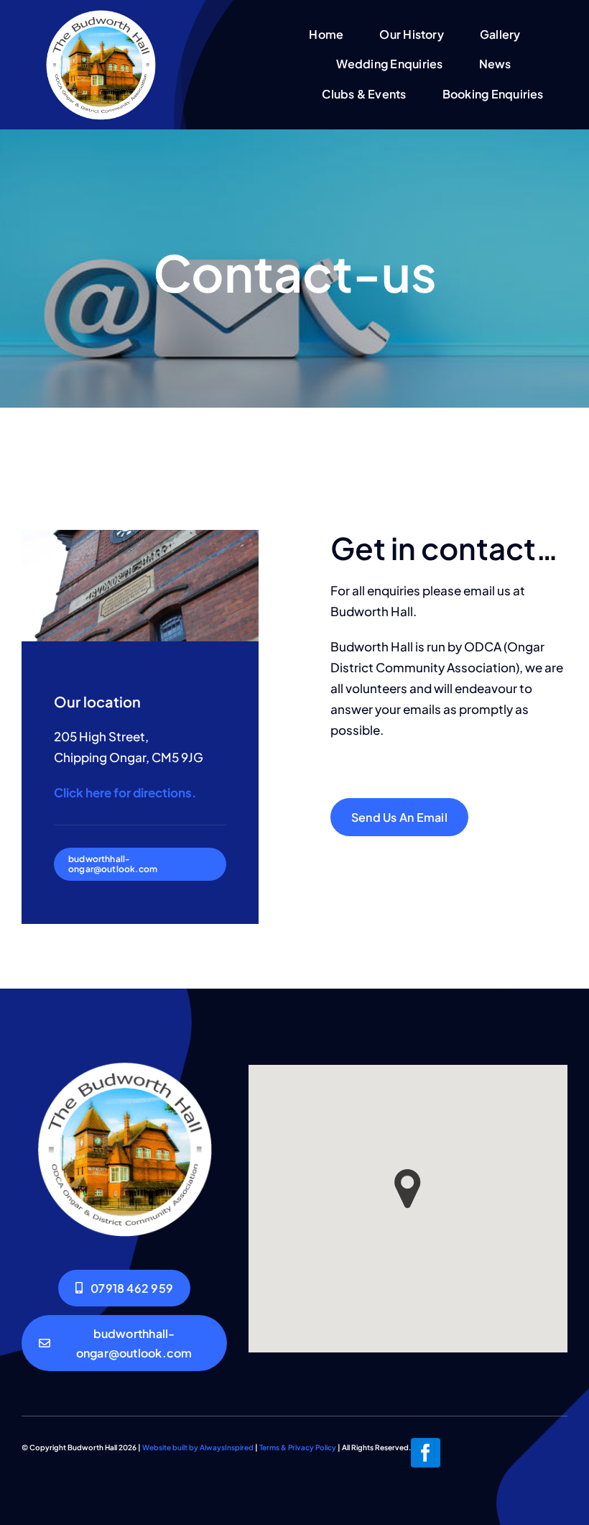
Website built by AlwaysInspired (198, 1447)
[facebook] (425, 1452)
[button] (408, 1188)
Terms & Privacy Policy (297, 1447)
